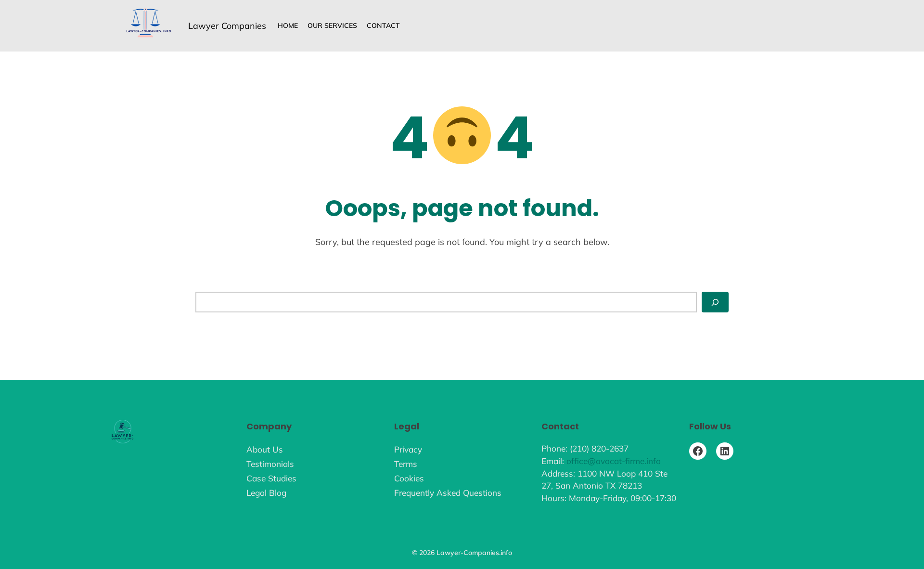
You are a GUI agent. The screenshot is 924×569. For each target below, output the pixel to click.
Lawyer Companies (227, 25)
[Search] (715, 302)
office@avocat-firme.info (613, 461)
